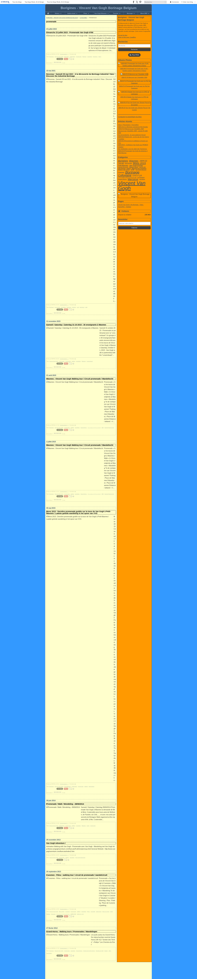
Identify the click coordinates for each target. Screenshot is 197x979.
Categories (83, 18)
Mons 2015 (143, 13)
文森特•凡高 (143, 161)
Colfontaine (124, 175)
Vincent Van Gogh (131, 186)
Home (48, 12)
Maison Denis (133, 167)
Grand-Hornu (122, 179)
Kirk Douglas (128, 163)
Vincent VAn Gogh (123, 167)
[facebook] (133, 2)
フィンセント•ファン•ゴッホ (127, 177)
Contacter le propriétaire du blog (129, 117)
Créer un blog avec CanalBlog (127, 37)
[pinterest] (140, 2)
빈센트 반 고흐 (137, 175)
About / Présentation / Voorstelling (128, 125)
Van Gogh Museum (100, 13)
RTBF (133, 169)
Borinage (130, 13)
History (57, 13)
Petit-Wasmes (123, 165)
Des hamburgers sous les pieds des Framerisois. (132, 149)
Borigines (123, 161)
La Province (140, 177)
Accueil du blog (122, 35)
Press (85, 13)
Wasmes (133, 161)
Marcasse (133, 179)
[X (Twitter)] (137, 2)
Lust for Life (142, 167)
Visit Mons (142, 179)
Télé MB (121, 163)
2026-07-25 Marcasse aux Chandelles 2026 (131, 129)
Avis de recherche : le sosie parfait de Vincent (132, 135)
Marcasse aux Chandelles (139, 168)
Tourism (115, 13)
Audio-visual (71, 13)
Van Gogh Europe (136, 165)
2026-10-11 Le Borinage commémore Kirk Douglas (133, 127)
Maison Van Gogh (124, 169)
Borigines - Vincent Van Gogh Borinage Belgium (62, 18)
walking (129, 168)
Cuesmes (121, 172)
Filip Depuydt (121, 168)
